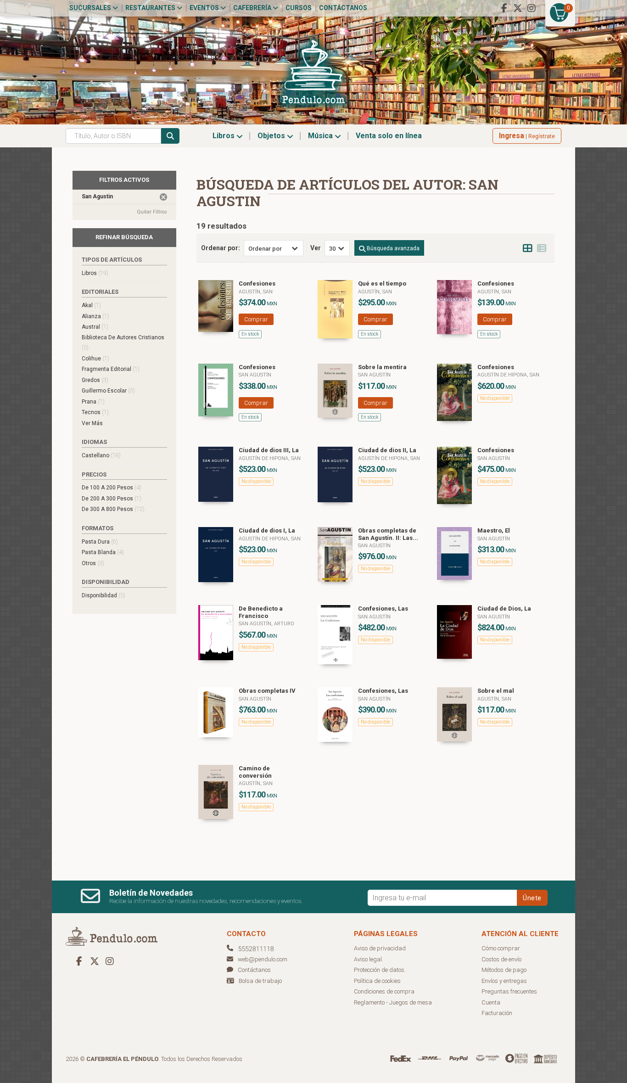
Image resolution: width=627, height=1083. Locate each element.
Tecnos (95, 412)
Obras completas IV (267, 690)
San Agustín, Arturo (266, 624)
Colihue (95, 358)
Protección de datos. (380, 969)
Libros (224, 135)
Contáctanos (343, 7)
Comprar (256, 319)
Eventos (205, 7)
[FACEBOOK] (504, 8)
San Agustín (255, 375)
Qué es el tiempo (382, 283)
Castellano (101, 455)
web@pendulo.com (262, 959)
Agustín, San (256, 292)
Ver (315, 248)
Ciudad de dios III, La (269, 450)
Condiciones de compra (384, 991)
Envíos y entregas (504, 980)
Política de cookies (377, 980)
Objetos (272, 135)
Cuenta (490, 1002)
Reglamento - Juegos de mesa (393, 1002)
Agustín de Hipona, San (508, 375)
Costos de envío (501, 959)
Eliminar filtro (163, 197)
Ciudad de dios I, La (267, 530)
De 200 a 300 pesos (111, 498)
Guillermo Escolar (108, 390)
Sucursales (90, 7)
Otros (93, 563)
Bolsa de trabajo (260, 980)
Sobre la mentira (382, 367)
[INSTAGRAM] (531, 8)
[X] (518, 8)
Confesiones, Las (383, 608)
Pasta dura (100, 541)
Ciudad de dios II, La (387, 450)
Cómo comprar (500, 948)
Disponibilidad (103, 595)
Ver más (92, 423)
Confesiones (257, 283)
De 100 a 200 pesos (111, 487)
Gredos (95, 379)
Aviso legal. (368, 959)
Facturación (496, 1013)
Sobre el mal (495, 690)
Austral (95, 326)
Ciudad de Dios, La (504, 608)
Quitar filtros (152, 212)
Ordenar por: (220, 248)
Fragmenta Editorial (111, 368)
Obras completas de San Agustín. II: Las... (388, 534)
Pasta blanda (103, 552)
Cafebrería (253, 7)
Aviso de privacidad (380, 948)
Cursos (299, 7)
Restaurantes (151, 7)
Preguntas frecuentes (509, 991)
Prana (93, 401)
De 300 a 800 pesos (113, 508)
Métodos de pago (503, 969)
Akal (91, 305)
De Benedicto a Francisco (261, 612)
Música (321, 135)
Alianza (95, 316)
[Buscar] (170, 136)
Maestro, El (493, 530)
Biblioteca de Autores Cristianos (123, 342)
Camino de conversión (255, 772)
